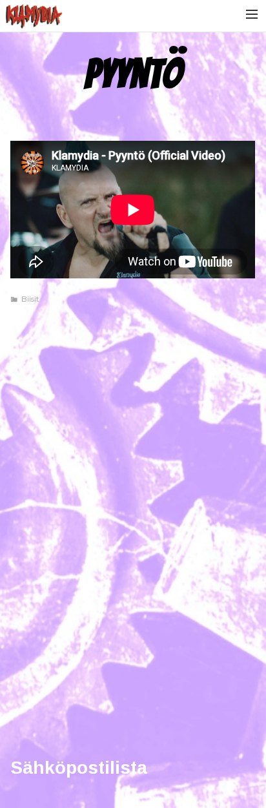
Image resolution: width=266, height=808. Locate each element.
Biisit (30, 299)
